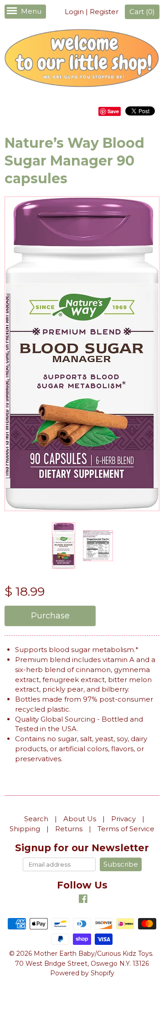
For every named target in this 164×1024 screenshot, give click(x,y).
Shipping (25, 828)
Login (74, 11)
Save (113, 111)
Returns (68, 828)
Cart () (142, 11)
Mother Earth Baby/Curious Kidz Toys (93, 953)
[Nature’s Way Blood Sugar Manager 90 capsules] (63, 545)
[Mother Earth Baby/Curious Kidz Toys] (82, 59)
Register (104, 11)
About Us (79, 818)
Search (36, 818)
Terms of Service (125, 828)
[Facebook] (83, 900)
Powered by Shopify (82, 973)
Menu (31, 11)
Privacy (123, 818)
